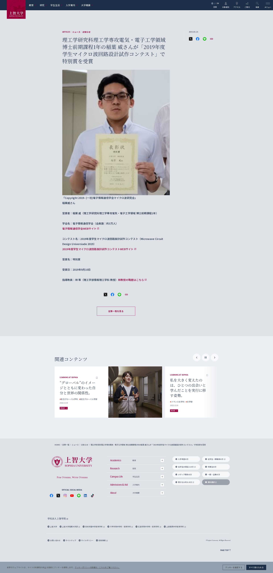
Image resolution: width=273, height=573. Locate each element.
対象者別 (225, 7)
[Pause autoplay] (205, 357)
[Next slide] (214, 357)
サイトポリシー (87, 540)
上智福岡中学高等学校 (175, 526)
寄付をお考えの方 (185, 482)
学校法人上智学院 (56, 518)
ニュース (76, 32)
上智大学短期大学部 (70, 526)
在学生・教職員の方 (215, 459)
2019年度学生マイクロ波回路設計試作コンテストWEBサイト (98, 249)
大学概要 (87, 5)
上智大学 (53, 526)
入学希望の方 (183, 459)
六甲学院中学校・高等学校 (120, 526)
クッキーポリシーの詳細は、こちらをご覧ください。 (97, 567)
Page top (224, 550)
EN (218, 3)
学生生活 (56, 5)
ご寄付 (247, 7)
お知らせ (86, 32)
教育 (32, 5)
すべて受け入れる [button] (256, 567)
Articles (66, 32)
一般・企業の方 (214, 474)
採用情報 (102, 540)
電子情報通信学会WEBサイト (79, 228)
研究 (43, 5)
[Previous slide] (196, 357)
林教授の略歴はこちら (131, 280)
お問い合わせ (55, 540)
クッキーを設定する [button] (233, 567)
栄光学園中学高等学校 (94, 526)
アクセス (236, 7)
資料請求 (211, 482)
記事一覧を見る (116, 311)
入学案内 (72, 5)
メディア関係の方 (185, 474)
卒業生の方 (212, 467)
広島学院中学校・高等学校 (149, 526)
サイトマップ (71, 540)
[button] (97, 377)
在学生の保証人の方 (186, 467)
